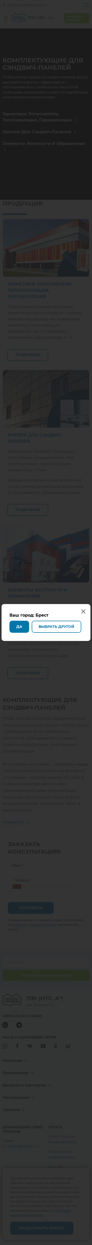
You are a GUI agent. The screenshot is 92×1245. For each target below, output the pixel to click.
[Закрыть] (86, 5)
